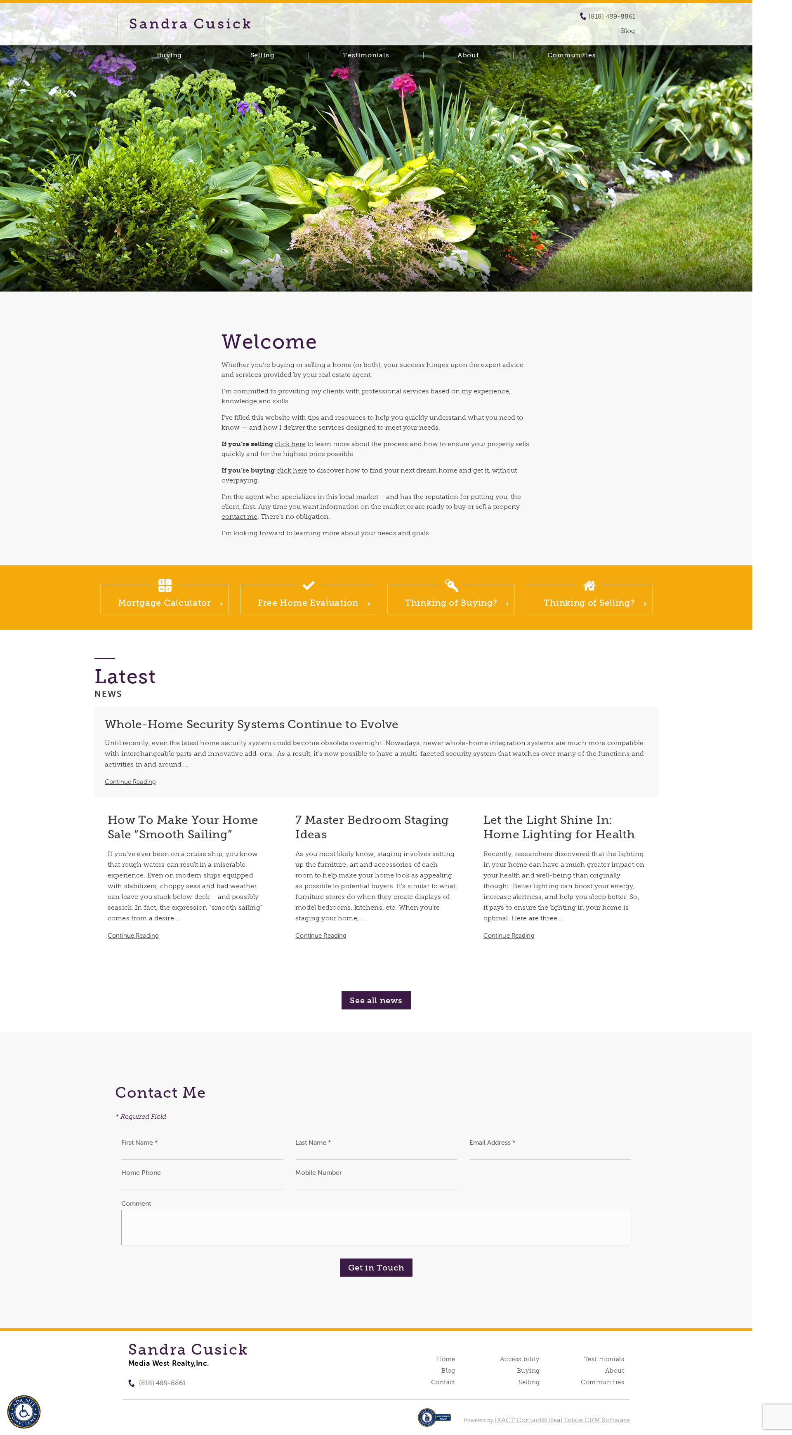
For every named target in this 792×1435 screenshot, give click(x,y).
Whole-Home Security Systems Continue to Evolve (252, 724)
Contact (443, 1382)
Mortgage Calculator (164, 603)
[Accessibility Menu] (24, 1412)
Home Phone (141, 1172)
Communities (571, 55)
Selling (262, 55)
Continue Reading (130, 782)
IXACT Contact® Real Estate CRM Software (562, 1420)
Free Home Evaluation (308, 603)
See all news (376, 1000)
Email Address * (492, 1142)
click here (290, 444)
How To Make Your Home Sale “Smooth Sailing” (183, 827)
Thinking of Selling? (589, 603)
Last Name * (313, 1142)
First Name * (139, 1142)
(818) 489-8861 (612, 16)
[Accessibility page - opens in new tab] (434, 1422)
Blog (448, 1370)
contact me (239, 516)
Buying (169, 55)
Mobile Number (318, 1172)
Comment (136, 1203)
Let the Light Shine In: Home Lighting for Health (559, 827)
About (468, 55)
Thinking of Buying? (451, 603)
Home (445, 1359)
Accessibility (520, 1359)
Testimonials (366, 55)
